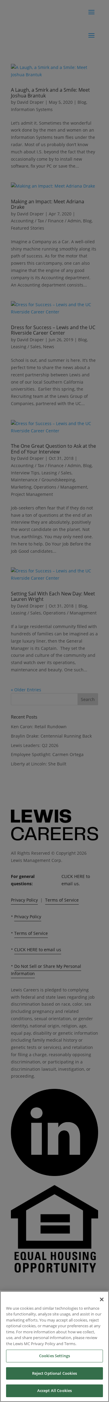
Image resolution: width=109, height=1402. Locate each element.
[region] (54, 1346)
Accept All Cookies (54, 1390)
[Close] (101, 1299)
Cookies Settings (54, 1355)
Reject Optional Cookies (54, 1373)
